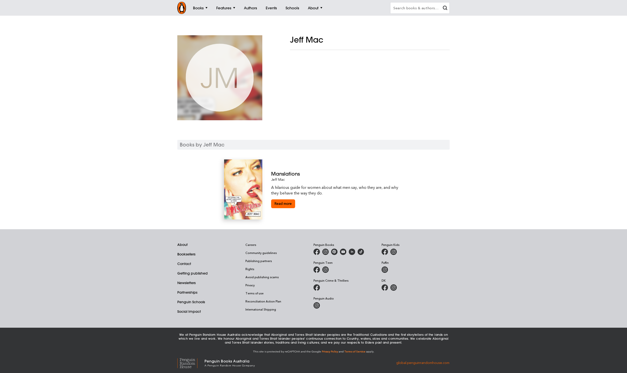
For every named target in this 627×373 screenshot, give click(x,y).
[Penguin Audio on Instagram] (317, 305)
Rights (249, 269)
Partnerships (187, 292)
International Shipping (260, 309)
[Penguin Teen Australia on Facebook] (317, 269)
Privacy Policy (330, 351)
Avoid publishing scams (262, 277)
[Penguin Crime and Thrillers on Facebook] (317, 287)
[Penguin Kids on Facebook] (385, 252)
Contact (184, 264)
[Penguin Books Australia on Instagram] (325, 252)
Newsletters (186, 283)
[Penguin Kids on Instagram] (393, 252)
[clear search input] (445, 8)
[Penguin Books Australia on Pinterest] (334, 252)
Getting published (192, 273)
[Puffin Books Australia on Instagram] (385, 269)
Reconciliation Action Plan (263, 301)
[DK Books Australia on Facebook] (385, 287)
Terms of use (254, 293)
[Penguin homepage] (181, 8)
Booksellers (186, 254)
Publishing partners (258, 261)
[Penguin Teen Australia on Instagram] (325, 269)
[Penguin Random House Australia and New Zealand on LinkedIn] (352, 252)
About (182, 244)
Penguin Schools (191, 302)
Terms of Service (354, 351)
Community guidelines (261, 253)
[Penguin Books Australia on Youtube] (343, 252)
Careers (250, 244)
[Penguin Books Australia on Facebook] (317, 252)
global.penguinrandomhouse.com (422, 362)
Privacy (250, 285)
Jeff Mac (278, 179)
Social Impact (189, 311)
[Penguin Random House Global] (191, 362)
